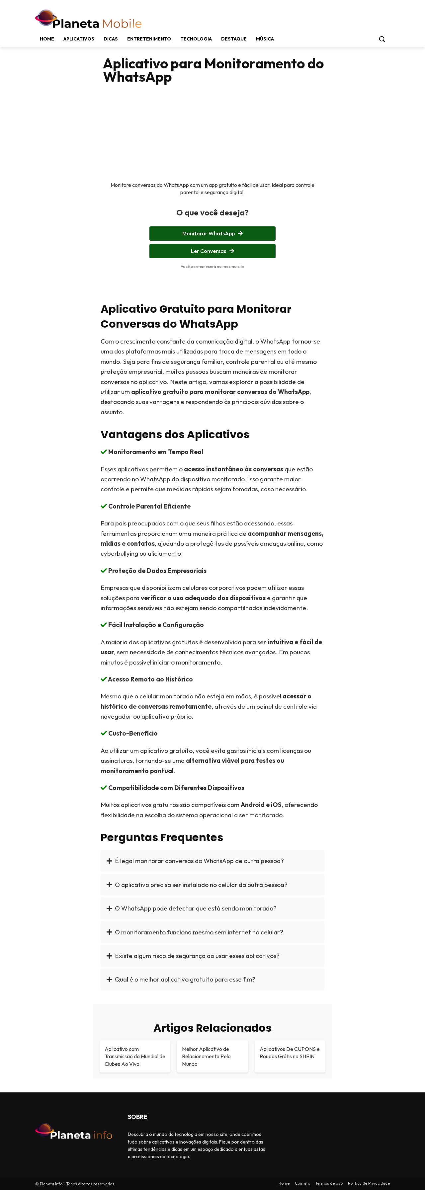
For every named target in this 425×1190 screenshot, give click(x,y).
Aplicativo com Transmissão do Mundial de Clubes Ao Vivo (135, 1056)
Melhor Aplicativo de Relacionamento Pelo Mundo (206, 1056)
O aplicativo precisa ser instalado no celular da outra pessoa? (201, 885)
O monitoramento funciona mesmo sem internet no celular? (199, 932)
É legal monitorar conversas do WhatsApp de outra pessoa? (199, 861)
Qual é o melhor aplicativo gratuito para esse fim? (185, 979)
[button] (382, 39)
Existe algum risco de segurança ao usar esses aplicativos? (197, 956)
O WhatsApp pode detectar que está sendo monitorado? (196, 908)
